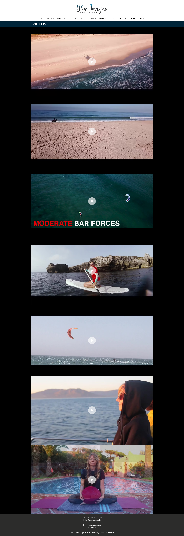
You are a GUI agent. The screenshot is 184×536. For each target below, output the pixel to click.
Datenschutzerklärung (92, 525)
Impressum (92, 528)
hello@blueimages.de (92, 520)
